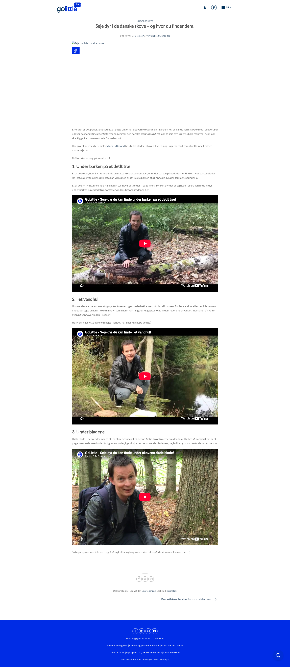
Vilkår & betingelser (117, 645)
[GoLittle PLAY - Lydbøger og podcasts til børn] (69, 7)
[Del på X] (145, 579)
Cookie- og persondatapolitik (144, 645)
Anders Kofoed (116, 145)
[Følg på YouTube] (155, 631)
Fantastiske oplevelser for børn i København (187, 599)
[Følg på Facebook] (135, 631)
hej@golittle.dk (139, 638)
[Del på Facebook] (139, 579)
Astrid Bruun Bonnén (158, 36)
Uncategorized (145, 21)
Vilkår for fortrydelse (172, 645)
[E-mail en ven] (151, 579)
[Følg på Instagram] (142, 631)
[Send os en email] (148, 631)
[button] (205, 7)
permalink (172, 591)
